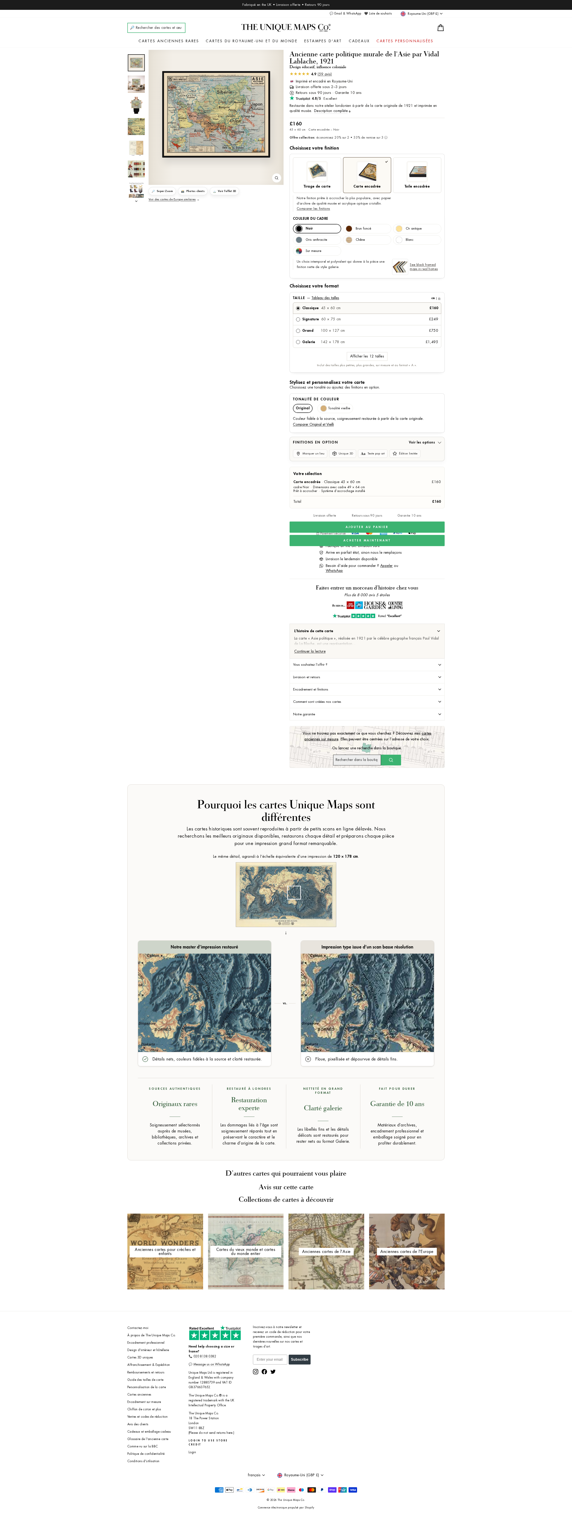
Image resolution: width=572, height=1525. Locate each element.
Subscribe (299, 1359)
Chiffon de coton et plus (144, 1409)
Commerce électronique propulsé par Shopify (286, 1507)
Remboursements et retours (145, 1372)
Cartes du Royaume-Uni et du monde (252, 41)
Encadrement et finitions (310, 689)
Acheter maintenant (367, 540)
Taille (366, 298)
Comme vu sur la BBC (142, 1446)
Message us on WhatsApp (211, 1364)
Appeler (386, 566)
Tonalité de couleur (316, 399)
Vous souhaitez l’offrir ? (310, 664)
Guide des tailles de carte (145, 1379)
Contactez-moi (137, 1327)
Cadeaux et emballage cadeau (149, 1431)
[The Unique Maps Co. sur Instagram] (255, 1371)
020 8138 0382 (204, 1356)
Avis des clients (137, 1424)
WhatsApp (334, 570)
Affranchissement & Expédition (148, 1364)
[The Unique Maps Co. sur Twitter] (273, 1371)
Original (303, 408)
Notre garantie (304, 714)
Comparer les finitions (313, 208)
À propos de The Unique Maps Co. (151, 1335)
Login (192, 1452)
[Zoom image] (276, 178)
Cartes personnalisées (404, 41)
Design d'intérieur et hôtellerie (148, 1350)
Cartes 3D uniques (140, 1357)
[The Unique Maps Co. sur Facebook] (264, 1371)
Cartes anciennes (139, 1394)
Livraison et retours (306, 677)
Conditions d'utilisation (143, 1461)
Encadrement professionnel (145, 1342)
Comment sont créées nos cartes (317, 701)
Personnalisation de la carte (146, 1387)
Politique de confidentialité (145, 1453)
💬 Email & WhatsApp (345, 13)
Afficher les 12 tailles (367, 356)
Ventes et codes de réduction (147, 1416)
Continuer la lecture (310, 651)
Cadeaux (359, 41)
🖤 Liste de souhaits (378, 13)
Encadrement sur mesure (144, 1401)
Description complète (331, 111)
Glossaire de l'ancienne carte (147, 1439)
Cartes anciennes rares (169, 41)
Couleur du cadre (310, 218)
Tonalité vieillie (339, 408)
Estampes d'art (323, 41)
